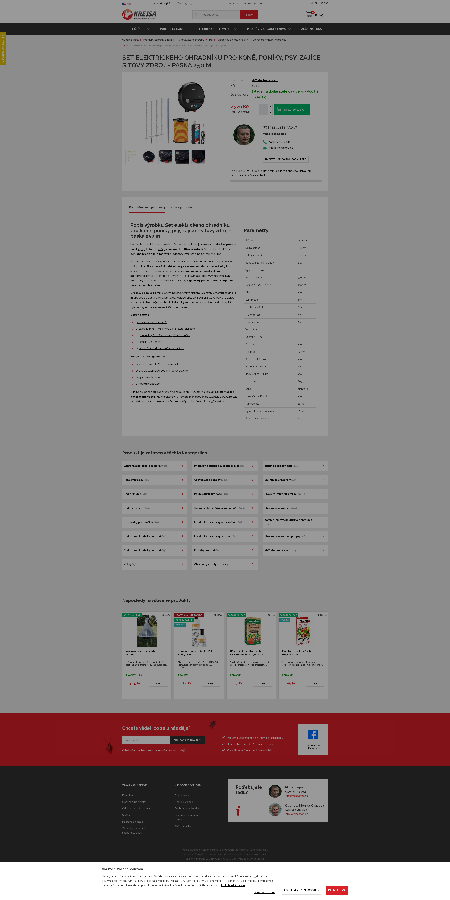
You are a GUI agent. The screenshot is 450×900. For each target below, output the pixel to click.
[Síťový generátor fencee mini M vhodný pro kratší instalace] (149, 157)
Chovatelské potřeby (191, 39)
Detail (159, 683)
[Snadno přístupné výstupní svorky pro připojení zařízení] (165, 157)
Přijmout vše (337, 890)
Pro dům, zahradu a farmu (267, 29)
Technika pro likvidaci (216, 29)
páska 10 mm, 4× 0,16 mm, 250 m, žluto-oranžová (167, 328)
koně (233, 244)
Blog (249, 4)
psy (142, 249)
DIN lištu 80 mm (196, 392)
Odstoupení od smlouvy (136, 808)
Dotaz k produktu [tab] (181, 207)
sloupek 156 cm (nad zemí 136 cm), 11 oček (165, 335)
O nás (224, 4)
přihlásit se (321, 3)
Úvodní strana (130, 39)
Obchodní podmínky (134, 802)
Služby (126, 815)
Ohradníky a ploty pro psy (232, 39)
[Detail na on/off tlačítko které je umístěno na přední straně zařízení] (182, 157)
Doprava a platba (237, 4)
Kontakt (257, 4)
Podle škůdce (135, 29)
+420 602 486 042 (164, 3)
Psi (211, 39)
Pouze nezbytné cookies (301, 890)
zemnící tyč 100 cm (150, 341)
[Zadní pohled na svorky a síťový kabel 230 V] (198, 157)
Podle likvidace (172, 29)
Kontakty (127, 795)
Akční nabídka (311, 29)
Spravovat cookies (264, 892)
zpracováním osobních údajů (168, 750)
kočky (161, 249)
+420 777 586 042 (295, 791)
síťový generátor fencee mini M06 (172, 261)
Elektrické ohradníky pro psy (269, 39)
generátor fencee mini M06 (151, 322)
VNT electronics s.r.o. (265, 80)
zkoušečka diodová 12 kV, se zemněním (161, 348)
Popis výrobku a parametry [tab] (147, 207)
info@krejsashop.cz (280, 147)
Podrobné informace (233, 885)
